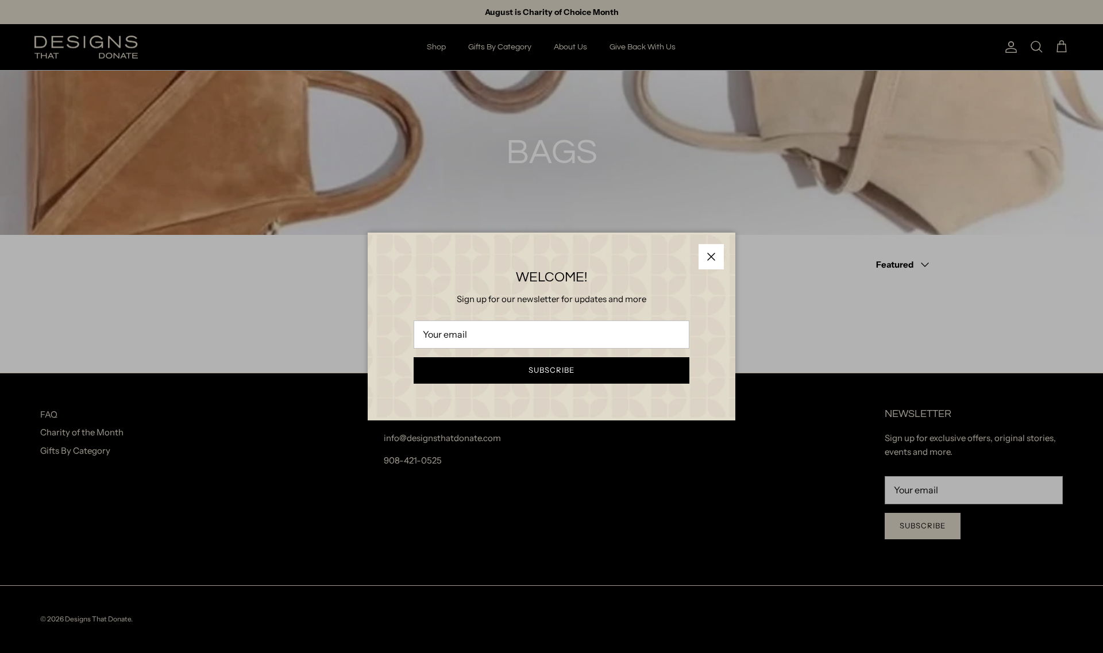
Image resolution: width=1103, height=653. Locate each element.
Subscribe (551, 369)
